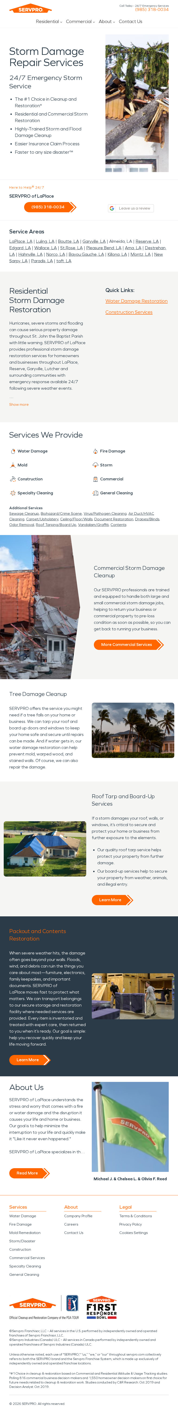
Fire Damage (20, 1224)
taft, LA (63, 260)
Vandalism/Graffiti (93, 524)
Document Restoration (113, 519)
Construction (20, 1249)
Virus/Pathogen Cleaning (105, 513)
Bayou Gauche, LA (86, 254)
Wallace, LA (45, 247)
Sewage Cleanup (24, 513)
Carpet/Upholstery (42, 519)
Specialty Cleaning (25, 1266)
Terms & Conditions (135, 1216)
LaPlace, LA (20, 241)
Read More (27, 1173)
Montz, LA (140, 254)
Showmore (19, 404)
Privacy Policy (130, 1224)
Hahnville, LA (30, 254)
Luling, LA (45, 241)
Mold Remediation (25, 1232)
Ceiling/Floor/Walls (76, 519)
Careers (71, 1224)
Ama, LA (133, 247)
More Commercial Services (126, 644)
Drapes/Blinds (147, 519)
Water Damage (22, 1216)
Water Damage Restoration (136, 301)
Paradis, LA (42, 260)
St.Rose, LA (71, 247)
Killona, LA (117, 254)
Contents (118, 524)
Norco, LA (55, 254)
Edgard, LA (20, 247)
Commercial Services (27, 1258)
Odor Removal (21, 524)
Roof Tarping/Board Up (56, 524)
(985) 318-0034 (152, 9)
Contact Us (130, 21)
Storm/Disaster (22, 1241)
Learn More (110, 899)
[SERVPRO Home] (30, 8)
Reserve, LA (147, 241)
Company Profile (78, 1216)
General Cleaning (24, 1274)
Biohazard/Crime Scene (61, 513)
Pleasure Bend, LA (103, 247)
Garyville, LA (94, 241)
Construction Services (129, 312)
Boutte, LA (68, 241)
